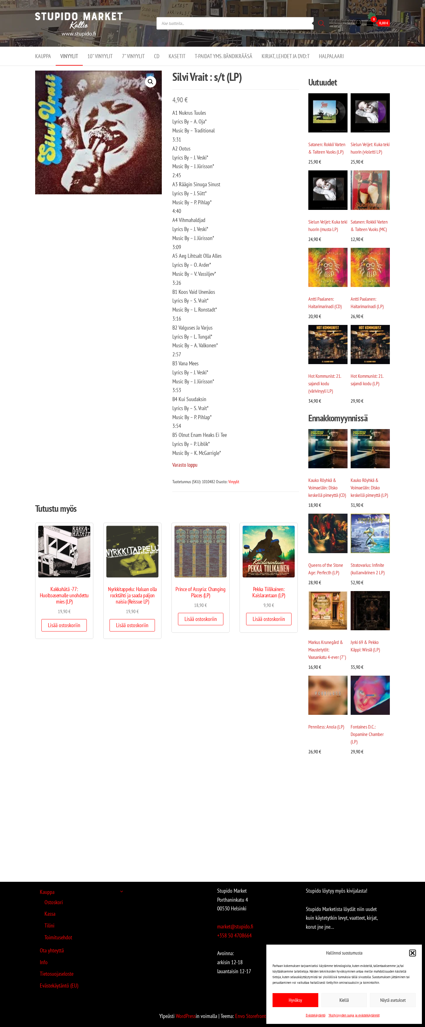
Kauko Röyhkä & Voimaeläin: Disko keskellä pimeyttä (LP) (369, 487)
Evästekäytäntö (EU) (59, 985)
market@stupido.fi (235, 926)
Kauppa (43, 56)
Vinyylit (69, 56)
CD (156, 56)
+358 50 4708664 (234, 935)
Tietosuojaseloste (56, 973)
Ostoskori (53, 902)
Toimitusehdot (58, 937)
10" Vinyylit (100, 56)
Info (44, 962)
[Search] (321, 23)
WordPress (186, 1016)
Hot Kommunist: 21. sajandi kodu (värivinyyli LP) (324, 383)
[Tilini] (358, 22)
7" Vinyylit (133, 56)
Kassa (49, 913)
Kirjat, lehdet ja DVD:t (286, 56)
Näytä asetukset (393, 1000)
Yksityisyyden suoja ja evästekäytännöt (354, 1015)
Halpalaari (331, 56)
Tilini (49, 925)
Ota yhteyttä (52, 950)
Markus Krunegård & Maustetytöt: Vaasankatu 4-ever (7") (327, 649)
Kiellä (344, 1000)
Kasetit (177, 56)
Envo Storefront (250, 1016)
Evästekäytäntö (315, 1015)
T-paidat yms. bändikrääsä (223, 56)
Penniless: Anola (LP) (326, 727)
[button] (412, 953)
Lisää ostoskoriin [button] (64, 625)
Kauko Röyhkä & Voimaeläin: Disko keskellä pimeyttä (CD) (327, 487)
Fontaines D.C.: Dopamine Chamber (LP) (367, 734)
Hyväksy (295, 1000)
